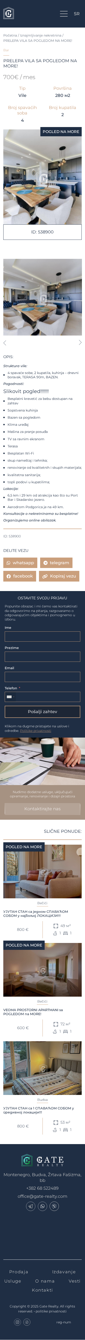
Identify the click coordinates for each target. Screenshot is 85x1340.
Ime (8, 627)
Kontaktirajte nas (42, 808)
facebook (23, 576)
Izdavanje (64, 1271)
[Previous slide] (4, 342)
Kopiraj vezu (63, 576)
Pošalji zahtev (42, 711)
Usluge (12, 1281)
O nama (45, 1281)
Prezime (12, 648)
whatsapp (23, 562)
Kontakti (42, 1290)
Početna (10, 35)
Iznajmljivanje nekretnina (40, 35)
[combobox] (10, 697)
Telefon (11, 688)
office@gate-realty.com (42, 1196)
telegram (59, 562)
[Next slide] (80, 342)
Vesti (75, 1281)
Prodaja (18, 1271)
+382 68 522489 (42, 1188)
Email (9, 668)
